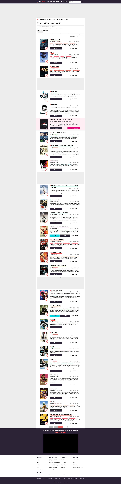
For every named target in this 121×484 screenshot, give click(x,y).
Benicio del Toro (63, 469)
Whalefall (74, 469)
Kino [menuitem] (61, 1)
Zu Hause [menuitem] (65, 1)
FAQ (37, 462)
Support (38, 464)
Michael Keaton (63, 465)
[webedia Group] (60, 482)
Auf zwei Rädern (51, 460)
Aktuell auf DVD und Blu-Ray (52, 19)
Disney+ (40, 28)
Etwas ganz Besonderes (52, 464)
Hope (73, 460)
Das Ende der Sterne (76, 459)
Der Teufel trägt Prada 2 (53, 469)
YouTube (43, 474)
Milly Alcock (63, 459)
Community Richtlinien (40, 469)
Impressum (39, 478)
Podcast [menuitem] (58, 1)
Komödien (53, 28)
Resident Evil (75, 464)
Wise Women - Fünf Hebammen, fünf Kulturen (54, 462)
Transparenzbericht (58, 478)
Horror (57, 28)
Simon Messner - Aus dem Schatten (54, 459)
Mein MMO (82, 478)
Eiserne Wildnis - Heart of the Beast (78, 467)
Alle (38, 19)
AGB (44, 478)
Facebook (38, 474)
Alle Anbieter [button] (65, 235)
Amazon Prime (50, 28)
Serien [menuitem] (51, 1)
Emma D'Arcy (63, 464)
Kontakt (38, 465)
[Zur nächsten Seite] (65, 427)
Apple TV (46, 28)
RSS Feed (68, 474)
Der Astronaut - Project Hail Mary (54, 465)
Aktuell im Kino (43, 19)
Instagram (49, 474)
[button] (73, 48)
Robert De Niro (63, 462)
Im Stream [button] (56, 48)
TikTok (54, 474)
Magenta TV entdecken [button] (73, 128)
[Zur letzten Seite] (70, 427)
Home (38, 17)
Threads (58, 474)
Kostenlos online (61, 28)
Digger (74, 462)
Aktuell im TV (66, 19)
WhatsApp (63, 474)
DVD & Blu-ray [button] (56, 301)
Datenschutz (50, 478)
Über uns (38, 459)
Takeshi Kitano (55, 294)
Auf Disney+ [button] (54, 235)
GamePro (76, 478)
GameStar (70, 478)
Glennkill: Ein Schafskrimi (53, 467)
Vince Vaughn (63, 467)
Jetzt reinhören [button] (55, 128)
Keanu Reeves (63, 460)
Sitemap (38, 460)
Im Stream (61, 19)
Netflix (43, 28)
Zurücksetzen (45, 30)
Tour (37, 467)
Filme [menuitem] (48, 1)
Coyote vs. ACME (75, 465)
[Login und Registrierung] (83, 2)
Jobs (64, 478)
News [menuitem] (54, 1)
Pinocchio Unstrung (60, 432)
